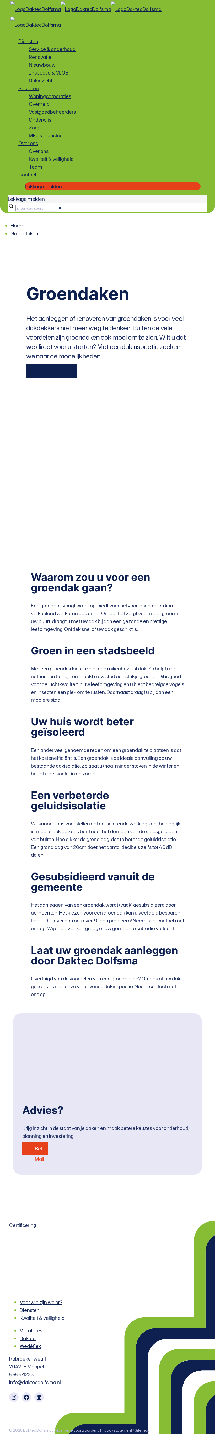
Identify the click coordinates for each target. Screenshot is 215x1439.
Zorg (34, 127)
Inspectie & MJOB (48, 72)
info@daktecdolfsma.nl (35, 1382)
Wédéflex (30, 1346)
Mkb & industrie (46, 135)
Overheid (39, 104)
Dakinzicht (40, 80)
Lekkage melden (43, 186)
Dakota (28, 1338)
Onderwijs (40, 119)
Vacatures (31, 1330)
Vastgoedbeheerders (52, 112)
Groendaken (24, 233)
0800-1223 (21, 1374)
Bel (38, 1148)
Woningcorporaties (50, 96)
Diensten (28, 41)
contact (157, 986)
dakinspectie (140, 346)
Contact (27, 174)
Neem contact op (52, 371)
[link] (60, 207)
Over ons (28, 143)
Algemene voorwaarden (76, 1430)
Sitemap (142, 1430)
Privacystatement (116, 1430)
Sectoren (28, 88)
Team (35, 166)
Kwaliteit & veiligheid (51, 159)
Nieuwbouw (42, 64)
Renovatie (40, 57)
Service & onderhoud (52, 49)
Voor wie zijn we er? (41, 1302)
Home (17, 225)
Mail (39, 1159)
